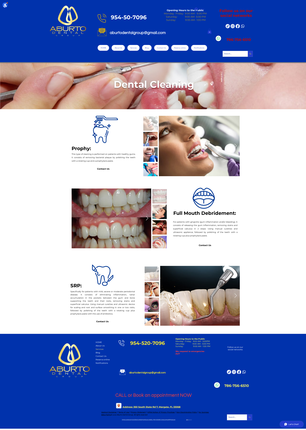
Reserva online (103, 359)
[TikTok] (228, 26)
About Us (100, 346)
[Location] (118, 405)
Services (100, 349)
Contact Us (101, 356)
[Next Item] (235, 146)
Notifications (102, 363)
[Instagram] (233, 26)
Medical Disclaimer (109, 412)
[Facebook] (238, 26)
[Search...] (250, 54)
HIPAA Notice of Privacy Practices (161, 412)
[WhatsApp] (218, 38)
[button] (210, 31)
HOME (99, 342)
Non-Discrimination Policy (187, 412)
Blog (98, 353)
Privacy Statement (138, 412)
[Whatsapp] (243, 26)
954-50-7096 (129, 17)
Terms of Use (124, 412)
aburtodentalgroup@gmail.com (138, 33)
